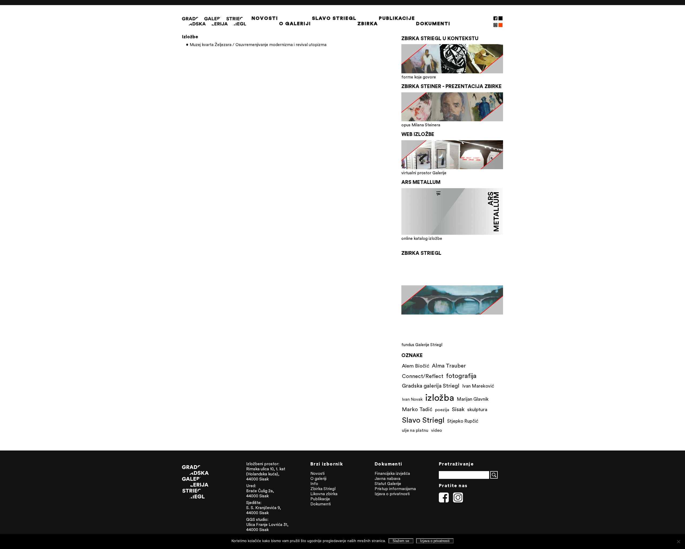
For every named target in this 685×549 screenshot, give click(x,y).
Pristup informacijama (395, 488)
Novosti (265, 18)
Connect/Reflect (422, 376)
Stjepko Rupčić (462, 421)
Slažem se (401, 541)
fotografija (461, 376)
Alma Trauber (449, 365)
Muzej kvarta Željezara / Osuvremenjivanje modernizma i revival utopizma (258, 44)
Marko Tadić (417, 409)
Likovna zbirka (323, 493)
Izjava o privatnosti (392, 493)
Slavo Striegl (334, 18)
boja (500, 25)
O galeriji (295, 23)
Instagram (495, 25)
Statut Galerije (388, 483)
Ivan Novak (412, 399)
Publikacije (397, 18)
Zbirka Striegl (323, 488)
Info (314, 483)
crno (500, 18)
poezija (442, 409)
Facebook (495, 18)
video (436, 430)
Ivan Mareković (478, 386)
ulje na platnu (415, 430)
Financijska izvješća (392, 473)
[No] (678, 541)
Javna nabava (387, 478)
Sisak (458, 409)
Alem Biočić (415, 365)
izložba (439, 397)
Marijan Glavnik (473, 399)
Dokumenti (433, 23)
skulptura (477, 409)
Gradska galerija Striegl (430, 385)
